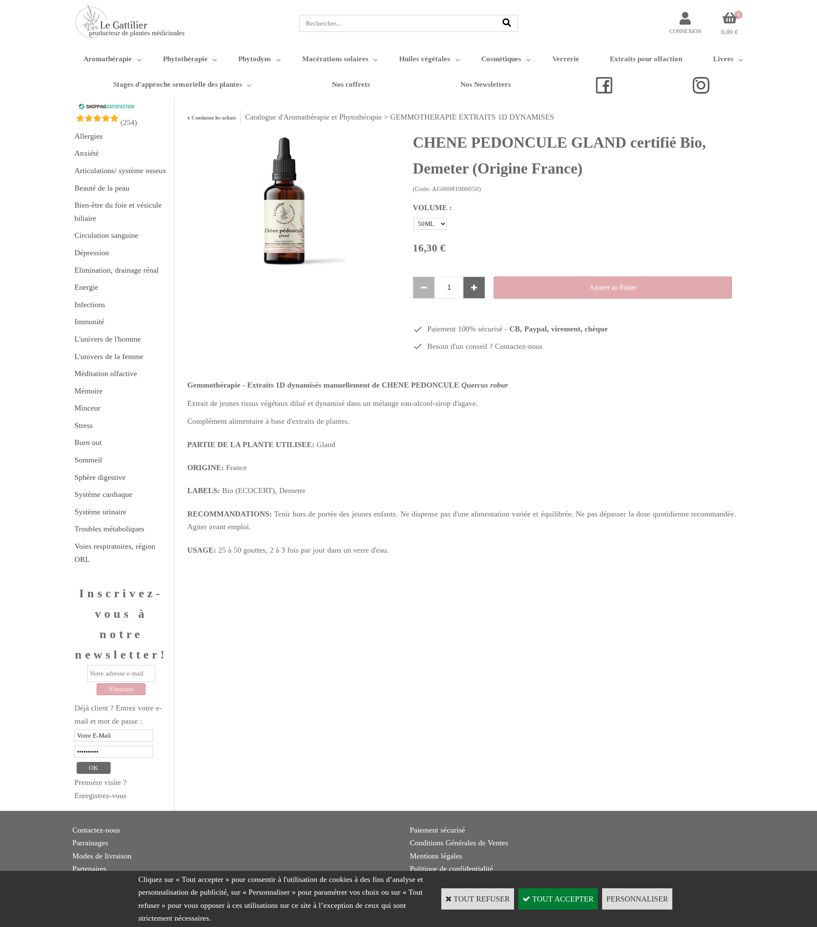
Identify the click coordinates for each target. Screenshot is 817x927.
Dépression (91, 252)
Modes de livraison (101, 856)
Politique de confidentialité (451, 868)
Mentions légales (436, 856)
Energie (86, 287)
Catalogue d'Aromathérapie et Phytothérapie (313, 117)
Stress (83, 425)
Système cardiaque (103, 494)
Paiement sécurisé (437, 830)
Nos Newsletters (485, 84)
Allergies (88, 136)
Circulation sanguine (106, 235)
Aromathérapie (107, 59)
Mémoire (88, 391)
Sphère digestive (100, 477)
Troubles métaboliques (109, 529)
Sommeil (88, 460)
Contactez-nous (519, 346)
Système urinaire (100, 512)
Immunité (89, 321)
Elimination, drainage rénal (116, 270)
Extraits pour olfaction (646, 59)
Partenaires (89, 868)
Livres (723, 59)
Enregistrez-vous (100, 795)
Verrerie (565, 59)
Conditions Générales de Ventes (459, 843)
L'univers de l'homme (107, 339)
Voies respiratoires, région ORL (114, 553)
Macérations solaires (335, 59)
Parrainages (90, 843)
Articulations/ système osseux (120, 170)
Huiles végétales (424, 59)
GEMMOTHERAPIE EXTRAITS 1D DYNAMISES (472, 117)
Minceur (87, 408)
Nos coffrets (351, 84)
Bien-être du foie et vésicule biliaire (118, 211)
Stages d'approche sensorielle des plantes (177, 84)
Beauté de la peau (101, 188)
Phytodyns (254, 59)
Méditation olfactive (105, 373)
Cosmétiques (501, 59)
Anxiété (86, 153)
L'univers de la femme (108, 356)
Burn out (88, 442)
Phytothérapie (185, 59)
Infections (89, 304)
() (128, 122)
